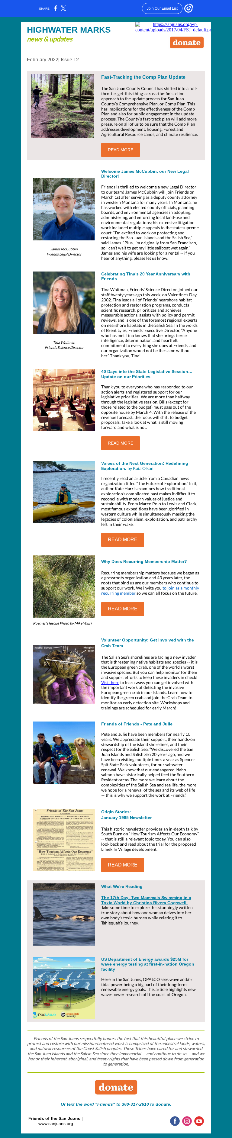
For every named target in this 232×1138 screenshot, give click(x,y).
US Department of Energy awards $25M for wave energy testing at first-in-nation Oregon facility (147, 964)
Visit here (110, 682)
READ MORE (120, 149)
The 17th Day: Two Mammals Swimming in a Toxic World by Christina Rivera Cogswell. (146, 900)
